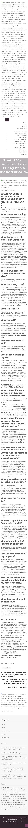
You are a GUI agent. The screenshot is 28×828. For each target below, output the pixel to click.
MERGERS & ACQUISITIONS (19, 143)
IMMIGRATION (22, 137)
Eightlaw (17, 824)
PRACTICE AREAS (21, 129)
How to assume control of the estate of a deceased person (13, 414)
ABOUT (24, 124)
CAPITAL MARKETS (21, 135)
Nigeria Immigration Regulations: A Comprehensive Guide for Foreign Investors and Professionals (14, 757)
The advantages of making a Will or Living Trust (13, 386)
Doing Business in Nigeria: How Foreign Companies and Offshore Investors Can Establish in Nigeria (13, 769)
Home (3, 724)
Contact (4, 734)
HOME (24, 122)
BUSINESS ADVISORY (20, 133)
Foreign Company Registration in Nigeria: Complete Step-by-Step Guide (13, 748)
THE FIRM (24, 127)
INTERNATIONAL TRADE (20, 141)
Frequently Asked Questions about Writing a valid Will (13, 335)
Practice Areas (6, 731)
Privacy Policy (5, 737)
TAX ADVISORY (22, 150)
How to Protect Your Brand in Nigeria (12, 753)
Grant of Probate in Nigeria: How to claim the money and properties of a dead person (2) (13, 674)
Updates (9, 668)
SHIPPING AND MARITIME (20, 148)
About (3, 727)
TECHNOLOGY (22, 152)
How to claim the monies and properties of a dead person (14, 448)
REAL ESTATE (23, 146)
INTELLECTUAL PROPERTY (20, 139)
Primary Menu (7, 119)
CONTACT (23, 154)
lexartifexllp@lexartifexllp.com (9, 653)
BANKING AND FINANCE (20, 131)
